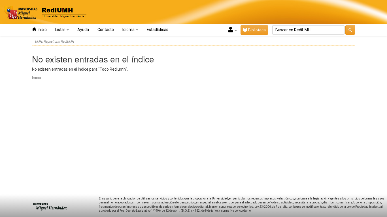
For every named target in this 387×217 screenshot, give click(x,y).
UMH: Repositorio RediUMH (54, 42)
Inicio (41, 29)
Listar (60, 29)
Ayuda (83, 29)
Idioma (128, 29)
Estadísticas (157, 29)
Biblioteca (256, 30)
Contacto (105, 29)
